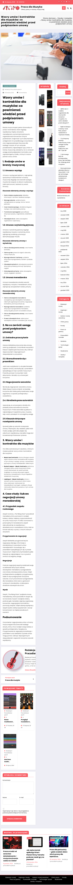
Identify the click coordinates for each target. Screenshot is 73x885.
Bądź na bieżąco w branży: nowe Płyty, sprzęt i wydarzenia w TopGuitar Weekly (64, 131)
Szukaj (62, 87)
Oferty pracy (65, 322)
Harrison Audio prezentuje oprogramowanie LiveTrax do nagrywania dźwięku (9, 760)
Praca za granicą (15, 879)
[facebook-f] (59, 2)
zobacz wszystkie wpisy (32, 670)
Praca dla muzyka (12, 680)
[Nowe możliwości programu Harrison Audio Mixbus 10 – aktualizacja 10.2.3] (10, 701)
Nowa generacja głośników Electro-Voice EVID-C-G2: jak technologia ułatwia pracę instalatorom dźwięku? (64, 174)
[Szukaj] (68, 8)
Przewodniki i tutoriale (33, 838)
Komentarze (6, 780)
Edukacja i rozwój (10, 877)
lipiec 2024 (64, 263)
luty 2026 (63, 211)
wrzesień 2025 (65, 215)
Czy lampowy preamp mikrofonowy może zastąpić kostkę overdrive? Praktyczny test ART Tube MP (64, 144)
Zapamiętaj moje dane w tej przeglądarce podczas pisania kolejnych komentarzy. (16, 812)
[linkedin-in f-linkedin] (69, 2)
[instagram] (64, 2)
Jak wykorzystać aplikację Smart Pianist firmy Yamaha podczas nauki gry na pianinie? (12, 855)
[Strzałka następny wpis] (33, 679)
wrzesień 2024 (65, 255)
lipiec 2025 (64, 223)
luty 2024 (63, 282)
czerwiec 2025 (65, 226)
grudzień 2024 (65, 242)
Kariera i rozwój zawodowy (40, 877)
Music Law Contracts (11, 457)
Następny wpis (10, 677)
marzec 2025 (65, 234)
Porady (63, 326)
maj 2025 (63, 230)
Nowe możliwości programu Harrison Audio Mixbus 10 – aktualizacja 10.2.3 (9, 721)
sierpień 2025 (65, 219)
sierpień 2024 (65, 259)
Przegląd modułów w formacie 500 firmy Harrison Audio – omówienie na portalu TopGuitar (26, 721)
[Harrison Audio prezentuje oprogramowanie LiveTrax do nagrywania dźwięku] (10, 741)
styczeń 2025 (65, 238)
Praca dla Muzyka (31, 6)
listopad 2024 (65, 246)
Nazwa (5, 797)
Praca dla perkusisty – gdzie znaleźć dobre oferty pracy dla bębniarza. (35, 853)
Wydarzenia (64, 351)
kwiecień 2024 (65, 275)
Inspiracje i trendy (24, 877)
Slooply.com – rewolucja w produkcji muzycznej (59, 851)
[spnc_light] (71, 8)
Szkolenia (63, 341)
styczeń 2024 (65, 286)
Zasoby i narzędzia (9, 86)
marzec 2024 (65, 279)
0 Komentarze (23, 92)
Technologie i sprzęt (45, 879)
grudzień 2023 (65, 290)
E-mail (21, 797)
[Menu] (64, 8)
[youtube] (66, 2)
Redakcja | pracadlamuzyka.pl (13, 89)
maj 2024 (63, 271)
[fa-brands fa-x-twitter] (61, 2)
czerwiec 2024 (65, 267)
